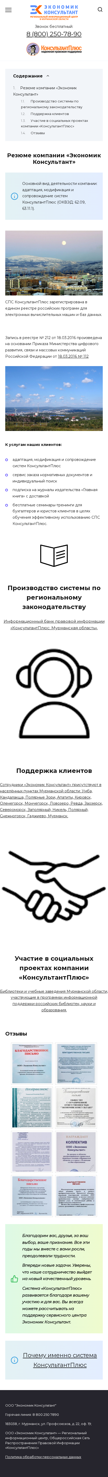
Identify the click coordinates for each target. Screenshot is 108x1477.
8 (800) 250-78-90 (54, 34)
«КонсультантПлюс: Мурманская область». (54, 627)
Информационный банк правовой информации (54, 621)
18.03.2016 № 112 (73, 356)
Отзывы (38, 133)
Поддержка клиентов (50, 114)
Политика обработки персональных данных (43, 1457)
